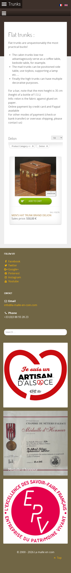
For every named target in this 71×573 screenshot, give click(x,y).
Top (59, 557)
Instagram (14, 277)
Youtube (13, 281)
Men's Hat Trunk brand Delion (31, 215)
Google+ (13, 269)
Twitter (12, 265)
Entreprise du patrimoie (26, 537)
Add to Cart (35, 201)
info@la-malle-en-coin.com (20, 305)
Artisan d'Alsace (20, 401)
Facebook (14, 261)
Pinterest (14, 273)
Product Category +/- (21, 146)
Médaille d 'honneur (23, 469)
